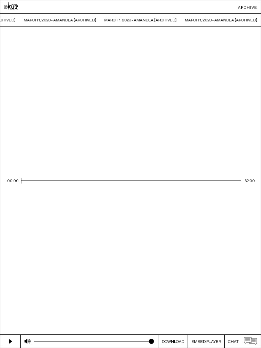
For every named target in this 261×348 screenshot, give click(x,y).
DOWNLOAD (173, 341)
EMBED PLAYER (206, 341)
